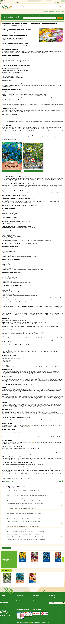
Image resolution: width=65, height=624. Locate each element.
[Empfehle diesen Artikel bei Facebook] (62, 481)
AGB (17, 599)
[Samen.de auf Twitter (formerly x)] (0, 615)
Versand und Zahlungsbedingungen (22, 601)
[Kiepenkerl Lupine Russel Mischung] (58, 557)
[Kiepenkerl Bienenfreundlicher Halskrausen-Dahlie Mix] (32, 578)
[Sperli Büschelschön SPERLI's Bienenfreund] (19, 578)
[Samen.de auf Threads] (10, 616)
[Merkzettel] (51, 3)
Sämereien (2, 597)
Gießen (23, 330)
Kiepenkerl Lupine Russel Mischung (58, 563)
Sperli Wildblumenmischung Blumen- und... (7, 584)
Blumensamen (2, 600)
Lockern (28, 313)
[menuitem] (31, 3)
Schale (27, 425)
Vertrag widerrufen (4, 602)
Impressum (34, 597)
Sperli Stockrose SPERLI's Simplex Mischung (34, 563)
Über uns (34, 599)
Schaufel (19, 473)
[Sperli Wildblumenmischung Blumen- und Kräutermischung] (7, 578)
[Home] (16, 6)
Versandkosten (30, 622)
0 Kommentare (20, 25)
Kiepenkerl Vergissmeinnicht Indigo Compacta (46, 563)
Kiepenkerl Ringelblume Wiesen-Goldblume (23, 563)
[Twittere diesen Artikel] (60, 481)
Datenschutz (34, 600)
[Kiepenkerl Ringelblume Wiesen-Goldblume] (22, 557)
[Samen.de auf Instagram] (5, 615)
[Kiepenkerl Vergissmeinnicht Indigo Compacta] (46, 557)
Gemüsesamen (2, 598)
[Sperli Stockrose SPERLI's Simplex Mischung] (34, 557)
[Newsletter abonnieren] (63, 603)
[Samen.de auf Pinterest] (7, 615)
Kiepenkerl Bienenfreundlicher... (32, 583)
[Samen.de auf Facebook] (2, 615)
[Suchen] (46, 3)
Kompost (45, 340)
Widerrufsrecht (18, 600)
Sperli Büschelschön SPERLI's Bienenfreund (19, 584)
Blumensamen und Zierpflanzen (9, 481)
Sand (14, 314)
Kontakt (17, 597)
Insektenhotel (29, 442)
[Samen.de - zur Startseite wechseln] (7, 7)
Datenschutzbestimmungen (58, 604)
